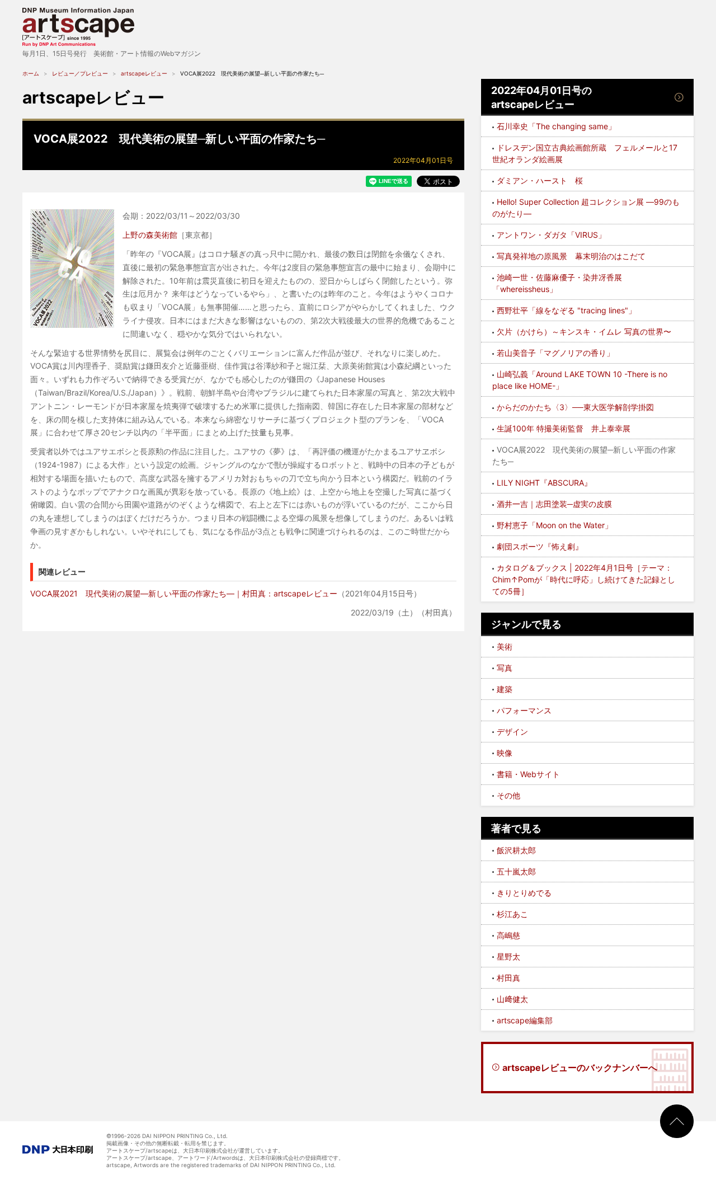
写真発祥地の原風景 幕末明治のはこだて (571, 256)
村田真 (508, 977)
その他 (508, 795)
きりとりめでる (524, 892)
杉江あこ (512, 914)
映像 (504, 753)
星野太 (508, 956)
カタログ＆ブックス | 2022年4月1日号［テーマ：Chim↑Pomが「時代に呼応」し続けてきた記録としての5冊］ (583, 579)
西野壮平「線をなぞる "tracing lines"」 (566, 310)
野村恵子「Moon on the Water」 (555, 525)
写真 (504, 668)
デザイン (512, 731)
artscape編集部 (525, 1020)
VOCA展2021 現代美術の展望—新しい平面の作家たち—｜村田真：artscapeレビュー (183, 593)
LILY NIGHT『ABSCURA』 (544, 482)
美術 (504, 646)
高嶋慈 (508, 935)
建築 (504, 689)
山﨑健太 (512, 999)
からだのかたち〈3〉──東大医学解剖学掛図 (575, 407)
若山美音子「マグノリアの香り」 (555, 353)
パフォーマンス (524, 710)
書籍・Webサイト (528, 774)
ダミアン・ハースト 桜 (540, 180)
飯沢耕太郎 (516, 850)
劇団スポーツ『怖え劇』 (540, 546)
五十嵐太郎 (516, 871)
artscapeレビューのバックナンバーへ (579, 1067)
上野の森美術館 (150, 234)
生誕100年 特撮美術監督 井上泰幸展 (563, 428)
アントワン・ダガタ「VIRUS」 (551, 234)
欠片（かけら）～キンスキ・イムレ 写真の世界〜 (584, 331)
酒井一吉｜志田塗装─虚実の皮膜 (554, 504)
